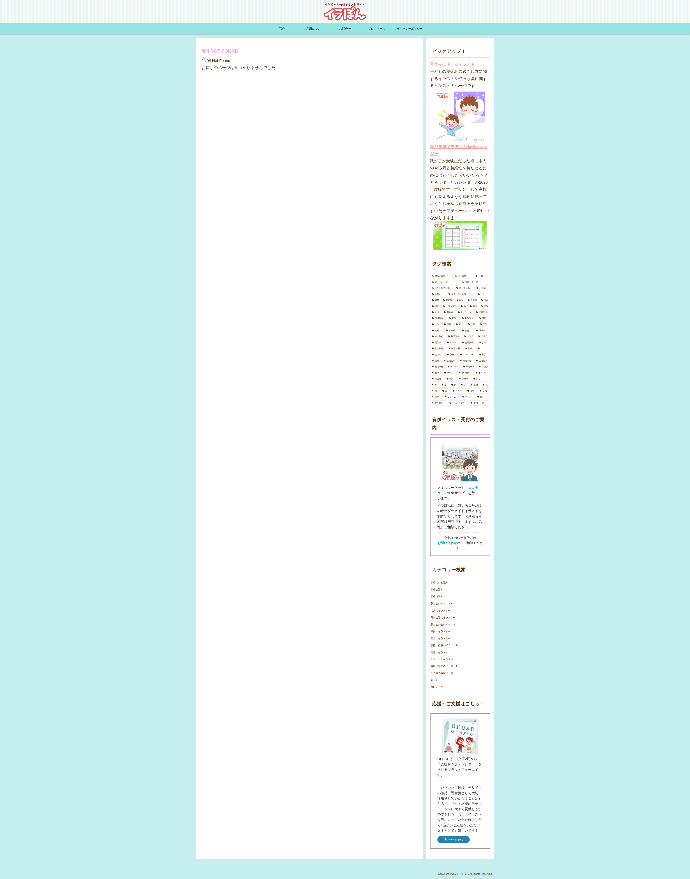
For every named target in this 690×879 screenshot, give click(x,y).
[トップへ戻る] (684, 873)
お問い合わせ (447, 543)
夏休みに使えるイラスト (452, 64)
